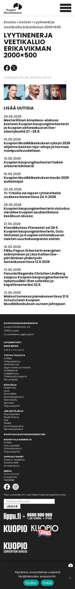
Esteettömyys (11, 373)
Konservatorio (11, 465)
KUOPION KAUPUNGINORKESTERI (24, 434)
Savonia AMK (11, 462)
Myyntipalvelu (12, 414)
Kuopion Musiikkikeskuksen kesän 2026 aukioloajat (36, 180)
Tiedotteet (9, 480)
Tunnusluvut (11, 474)
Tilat (6, 420)
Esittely (8, 358)
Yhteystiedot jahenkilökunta (12, 363)
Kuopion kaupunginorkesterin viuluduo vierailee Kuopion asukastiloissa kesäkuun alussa (37, 212)
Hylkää (47, 582)
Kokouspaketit (12, 445)
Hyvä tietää (10, 393)
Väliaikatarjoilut (12, 448)
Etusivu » (11, 22)
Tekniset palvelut (13, 429)
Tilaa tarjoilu (11, 399)
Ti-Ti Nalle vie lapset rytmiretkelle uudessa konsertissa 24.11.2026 (32, 195)
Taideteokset (11, 370)
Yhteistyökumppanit (15, 376)
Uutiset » (26, 22)
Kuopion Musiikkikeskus (18, 8)
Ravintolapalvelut (14, 396)
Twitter (14, 68)
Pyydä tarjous (11, 417)
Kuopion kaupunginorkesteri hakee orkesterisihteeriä (33, 164)
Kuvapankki (10, 477)
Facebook (7, 68)
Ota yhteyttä (11, 379)
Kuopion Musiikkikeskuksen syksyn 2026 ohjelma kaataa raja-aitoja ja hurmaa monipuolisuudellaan (37, 147)
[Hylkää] (70, 578)
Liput (6, 390)
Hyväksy (31, 582)
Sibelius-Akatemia (14, 459)
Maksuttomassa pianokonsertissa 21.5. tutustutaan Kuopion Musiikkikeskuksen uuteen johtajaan (36, 300)
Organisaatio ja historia (17, 367)
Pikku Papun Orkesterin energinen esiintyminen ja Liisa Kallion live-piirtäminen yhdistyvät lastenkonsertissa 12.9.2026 (32, 256)
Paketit (7, 423)
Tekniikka (9, 403)
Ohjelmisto (10, 387)
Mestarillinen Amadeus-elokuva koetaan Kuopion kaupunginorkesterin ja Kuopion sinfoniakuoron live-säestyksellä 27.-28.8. (36, 126)
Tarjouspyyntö (12, 405)
